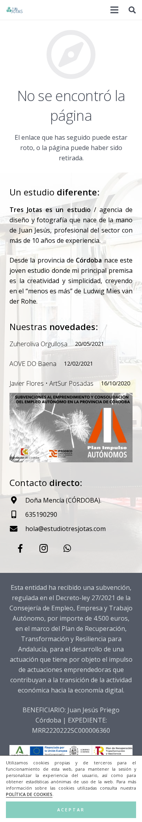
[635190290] (17, 514)
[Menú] (115, 10)
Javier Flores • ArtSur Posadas (51, 383)
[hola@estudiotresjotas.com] (17, 528)
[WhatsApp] (67, 548)
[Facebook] (20, 548)
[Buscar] (132, 10)
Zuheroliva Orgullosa (38, 344)
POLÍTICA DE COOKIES (29, 794)
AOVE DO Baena (32, 363)
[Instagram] (43, 548)
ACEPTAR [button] (71, 810)
